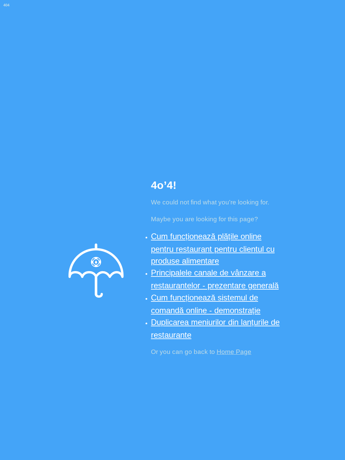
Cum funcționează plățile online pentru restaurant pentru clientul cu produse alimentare (213, 248)
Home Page (234, 351)
